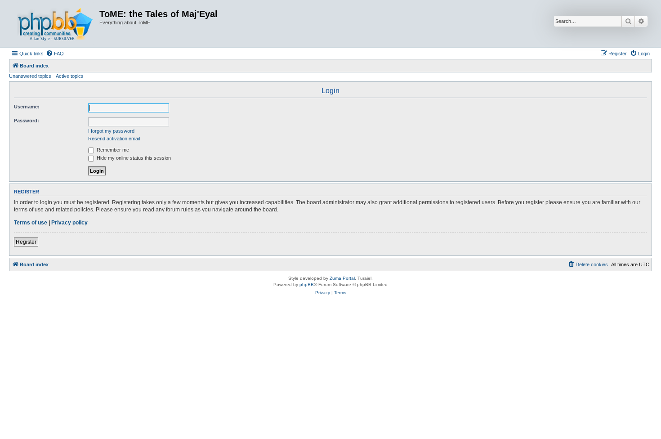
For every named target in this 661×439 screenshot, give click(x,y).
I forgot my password (111, 131)
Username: (27, 106)
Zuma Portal (342, 278)
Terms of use (30, 223)
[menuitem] (55, 53)
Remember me (112, 149)
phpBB (306, 284)
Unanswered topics (30, 76)
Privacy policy (69, 223)
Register (26, 242)
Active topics (70, 76)
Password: (26, 120)
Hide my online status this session (133, 158)
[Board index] (55, 23)
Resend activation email (114, 138)
